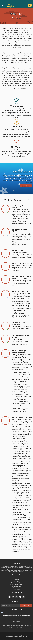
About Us (16, 578)
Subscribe (26, 605)
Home (13, 18)
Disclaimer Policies (16, 586)
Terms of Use (16, 589)
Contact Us (16, 579)
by (16, 636)
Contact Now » (26, 186)
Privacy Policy (16, 587)
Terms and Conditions (16, 583)
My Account (16, 581)
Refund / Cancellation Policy (16, 584)
